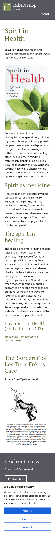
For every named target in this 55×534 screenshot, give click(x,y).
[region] (27, 508)
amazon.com (28, 336)
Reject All (27, 527)
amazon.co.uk (13, 340)
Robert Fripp (24, 5)
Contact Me (15, 479)
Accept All (27, 510)
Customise (27, 519)
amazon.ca (11, 336)
